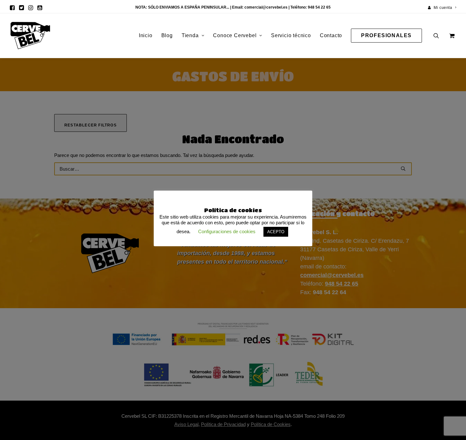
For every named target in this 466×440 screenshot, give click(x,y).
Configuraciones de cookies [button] (227, 231)
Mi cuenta (443, 7)
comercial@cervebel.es (266, 7)
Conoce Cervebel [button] (234, 35)
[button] (12, 7)
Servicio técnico (291, 35)
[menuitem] (442, 8)
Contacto (331, 35)
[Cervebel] (30, 35)
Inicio (145, 35)
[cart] (451, 35)
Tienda (190, 35)
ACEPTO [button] (275, 231)
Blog (167, 35)
